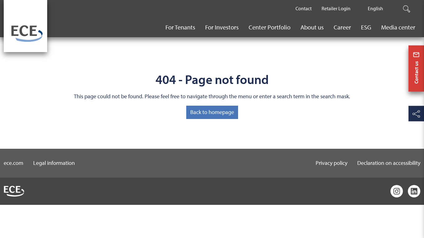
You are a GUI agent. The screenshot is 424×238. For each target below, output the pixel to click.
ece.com (13, 162)
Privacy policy (331, 162)
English (375, 8)
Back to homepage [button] (212, 112)
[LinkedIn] (414, 191)
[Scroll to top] (416, 229)
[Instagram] (396, 191)
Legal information (54, 162)
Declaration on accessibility (388, 162)
